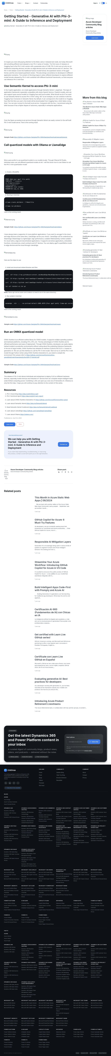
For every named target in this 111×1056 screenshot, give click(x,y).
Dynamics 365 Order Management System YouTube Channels (81, 836)
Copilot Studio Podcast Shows (46, 909)
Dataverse (59, 900)
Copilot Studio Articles (44, 1032)
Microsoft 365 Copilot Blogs (28, 872)
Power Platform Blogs (9, 903)
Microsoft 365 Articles (9, 1003)
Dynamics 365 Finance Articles (29, 965)
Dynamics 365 (8, 808)
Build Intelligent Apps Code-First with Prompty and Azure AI (94, 182)
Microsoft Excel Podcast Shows (99, 878)
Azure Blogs (7, 799)
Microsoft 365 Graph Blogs (45, 872)
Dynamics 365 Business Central (28, 808)
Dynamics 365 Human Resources (45, 826)
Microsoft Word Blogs (61, 888)
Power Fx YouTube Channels (28, 919)
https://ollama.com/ (26, 414)
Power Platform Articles (10, 1032)
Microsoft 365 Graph (46, 869)
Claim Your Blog (60, 775)
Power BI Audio (8, 1047)
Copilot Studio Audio (44, 1036)
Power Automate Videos (97, 1034)
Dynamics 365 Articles (9, 947)
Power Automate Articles (97, 1032)
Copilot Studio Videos (44, 1034)
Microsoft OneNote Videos (10, 1023)
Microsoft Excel (96, 869)
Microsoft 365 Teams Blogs (80, 872)
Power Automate (96, 900)
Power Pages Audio (44, 1047)
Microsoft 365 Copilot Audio (28, 1007)
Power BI (7, 915)
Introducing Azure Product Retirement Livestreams (91, 274)
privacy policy (88, 750)
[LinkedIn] (59, 472)
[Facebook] (62, 472)
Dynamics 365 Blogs (9, 810)
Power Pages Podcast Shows (46, 924)
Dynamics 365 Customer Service (81, 808)
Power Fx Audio (25, 1047)
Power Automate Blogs (96, 903)
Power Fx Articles (25, 1042)
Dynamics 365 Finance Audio (28, 969)
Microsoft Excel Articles (97, 1003)
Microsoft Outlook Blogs (27, 888)
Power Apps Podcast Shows (81, 909)
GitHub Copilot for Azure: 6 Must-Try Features (94, 126)
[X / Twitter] (5, 783)
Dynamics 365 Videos (9, 949)
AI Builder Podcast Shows (27, 907)
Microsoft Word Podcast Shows (64, 894)
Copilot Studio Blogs (44, 903)
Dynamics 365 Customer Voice (99, 808)
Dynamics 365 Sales (10, 849)
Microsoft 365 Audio (9, 1007)
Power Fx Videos (25, 1044)
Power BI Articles (8, 1042)
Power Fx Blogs (25, 917)
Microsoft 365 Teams (81, 869)
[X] (68, 472)
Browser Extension (61, 777)
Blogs (27, 3)
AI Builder (24, 900)
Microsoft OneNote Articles (11, 1020)
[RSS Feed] (18, 783)
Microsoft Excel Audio (96, 1007)
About (84, 772)
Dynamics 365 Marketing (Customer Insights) (63, 827)
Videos (41, 780)
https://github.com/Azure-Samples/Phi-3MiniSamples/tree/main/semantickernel (40, 137)
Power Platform (9, 900)
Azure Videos (7, 938)
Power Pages (43, 915)
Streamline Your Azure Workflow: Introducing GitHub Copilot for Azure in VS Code (51, 565)
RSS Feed (41, 785)
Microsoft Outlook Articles (28, 1020)
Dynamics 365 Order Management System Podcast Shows (81, 842)
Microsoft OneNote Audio (10, 1025)
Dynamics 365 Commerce (47, 808)
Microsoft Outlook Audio (27, 1025)
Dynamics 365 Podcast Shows (12, 817)
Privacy (85, 777)
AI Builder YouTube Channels (28, 905)
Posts (19, 3)
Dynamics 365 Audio (9, 951)
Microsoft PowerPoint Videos (46, 1023)
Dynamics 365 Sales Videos (11, 986)
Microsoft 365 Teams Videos (81, 1005)
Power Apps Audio (78, 1036)
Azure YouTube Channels (10, 802)
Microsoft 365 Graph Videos (46, 1005)
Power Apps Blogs (78, 903)
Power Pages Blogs (44, 917)
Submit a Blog (60, 772)
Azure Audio (7, 940)
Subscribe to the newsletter (13, 787)
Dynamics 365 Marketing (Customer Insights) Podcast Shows (63, 844)
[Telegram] (65, 472)
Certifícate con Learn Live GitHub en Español (94, 237)
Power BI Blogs (8, 917)
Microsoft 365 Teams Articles (81, 1003)
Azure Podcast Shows (9, 804)
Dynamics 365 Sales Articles (11, 984)
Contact (35, 3)
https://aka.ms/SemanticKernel (36, 403)
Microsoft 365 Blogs (9, 872)
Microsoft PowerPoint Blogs (46, 888)
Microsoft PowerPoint (46, 885)
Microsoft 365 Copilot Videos (28, 1005)
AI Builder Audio (25, 1036)
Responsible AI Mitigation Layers (53, 541)
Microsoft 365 (9, 869)
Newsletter (59, 780)
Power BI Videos (8, 1044)
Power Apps (77, 900)
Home (5, 10)
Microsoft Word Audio (61, 1025)
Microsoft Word (61, 885)
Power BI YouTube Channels (11, 919)
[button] (7, 54)
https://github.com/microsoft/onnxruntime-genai (51, 400)
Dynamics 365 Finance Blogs (28, 828)
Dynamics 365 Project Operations (98, 826)
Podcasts (41, 783)
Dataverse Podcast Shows (63, 907)
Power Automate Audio (97, 1036)
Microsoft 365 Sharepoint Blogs (64, 874)
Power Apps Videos (79, 1034)
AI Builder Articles (25, 1032)
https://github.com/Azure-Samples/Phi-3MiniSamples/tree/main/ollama (38, 227)
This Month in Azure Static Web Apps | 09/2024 (94, 107)
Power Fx (24, 915)
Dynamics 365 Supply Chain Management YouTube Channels (28, 859)
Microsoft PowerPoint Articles (46, 1020)
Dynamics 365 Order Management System (80, 826)
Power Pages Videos (44, 1044)
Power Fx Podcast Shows (27, 922)
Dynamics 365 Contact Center (63, 808)
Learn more (9, 424)
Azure (6, 797)
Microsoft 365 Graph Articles (46, 1003)
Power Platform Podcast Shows (12, 909)
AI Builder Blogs (25, 903)
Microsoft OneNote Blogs (10, 888)
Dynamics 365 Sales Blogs (10, 851)
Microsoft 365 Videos (9, 1005)
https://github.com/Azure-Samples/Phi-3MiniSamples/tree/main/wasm (37, 324)
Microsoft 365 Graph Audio (46, 1007)
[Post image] (18, 504)
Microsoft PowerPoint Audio (46, 1025)
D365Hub (9, 3)
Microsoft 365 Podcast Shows (11, 878)
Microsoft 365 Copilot (29, 869)
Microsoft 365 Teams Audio (81, 1007)
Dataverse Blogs (60, 903)
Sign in (95, 3)
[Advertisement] (38, 40)
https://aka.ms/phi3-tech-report (32, 396)
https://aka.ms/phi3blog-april (28, 394)
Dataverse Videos (60, 1034)
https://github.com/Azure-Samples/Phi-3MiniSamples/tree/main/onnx (37, 364)
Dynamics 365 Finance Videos (29, 967)
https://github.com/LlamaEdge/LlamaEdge (37, 411)
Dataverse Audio (60, 1036)
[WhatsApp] (71, 472)
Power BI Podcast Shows (10, 922)
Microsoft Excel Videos (96, 1005)
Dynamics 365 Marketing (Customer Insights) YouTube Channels (63, 838)
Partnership (44, 3)
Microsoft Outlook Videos (27, 1023)
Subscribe (95, 742)
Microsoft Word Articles (62, 1020)
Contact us (63, 444)
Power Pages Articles (44, 1042)
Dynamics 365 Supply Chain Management (28, 850)
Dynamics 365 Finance (28, 826)
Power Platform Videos (10, 1034)
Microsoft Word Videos (62, 1023)
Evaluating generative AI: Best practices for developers (92, 256)
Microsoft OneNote (10, 885)
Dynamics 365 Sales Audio (11, 989)
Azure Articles (7, 936)
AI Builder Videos (25, 1034)
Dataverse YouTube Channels (63, 905)
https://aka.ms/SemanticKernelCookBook (43, 407)
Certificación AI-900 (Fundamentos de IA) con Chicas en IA (52, 612)
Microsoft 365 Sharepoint (61, 870)
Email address (71, 737)
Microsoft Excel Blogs (96, 872)
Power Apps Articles (79, 1032)
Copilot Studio (44, 900)
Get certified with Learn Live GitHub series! (94, 218)
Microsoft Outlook (28, 885)
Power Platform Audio (9, 1036)
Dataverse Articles (60, 1032)
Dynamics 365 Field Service (10, 826)
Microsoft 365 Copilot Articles (29, 1003)
